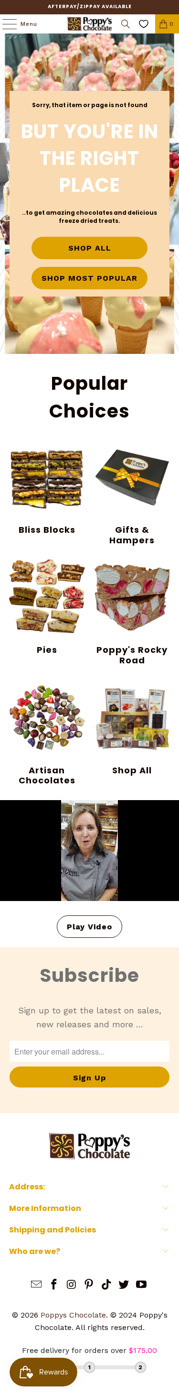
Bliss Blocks (46, 487)
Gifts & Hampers (132, 492)
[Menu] (5, 23)
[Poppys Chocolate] (90, 23)
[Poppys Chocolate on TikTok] (106, 1285)
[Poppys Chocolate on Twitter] (124, 1285)
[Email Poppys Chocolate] (37, 1285)
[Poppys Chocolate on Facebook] (54, 1285)
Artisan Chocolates (46, 733)
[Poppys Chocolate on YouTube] (142, 1285)
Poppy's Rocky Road (132, 612)
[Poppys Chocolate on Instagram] (71, 1285)
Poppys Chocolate (73, 1314)
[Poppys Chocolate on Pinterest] (89, 1285)
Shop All (132, 728)
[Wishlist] (144, 24)
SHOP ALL (89, 248)
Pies (46, 607)
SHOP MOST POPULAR (89, 278)
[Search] (125, 23)
